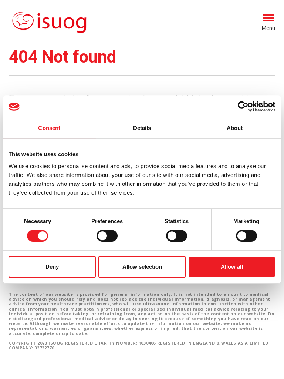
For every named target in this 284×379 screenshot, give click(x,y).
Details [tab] (142, 128)
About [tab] (235, 128)
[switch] (107, 239)
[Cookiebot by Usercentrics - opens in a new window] (243, 106)
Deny (52, 267)
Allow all (232, 267)
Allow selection (142, 267)
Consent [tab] (49, 128)
